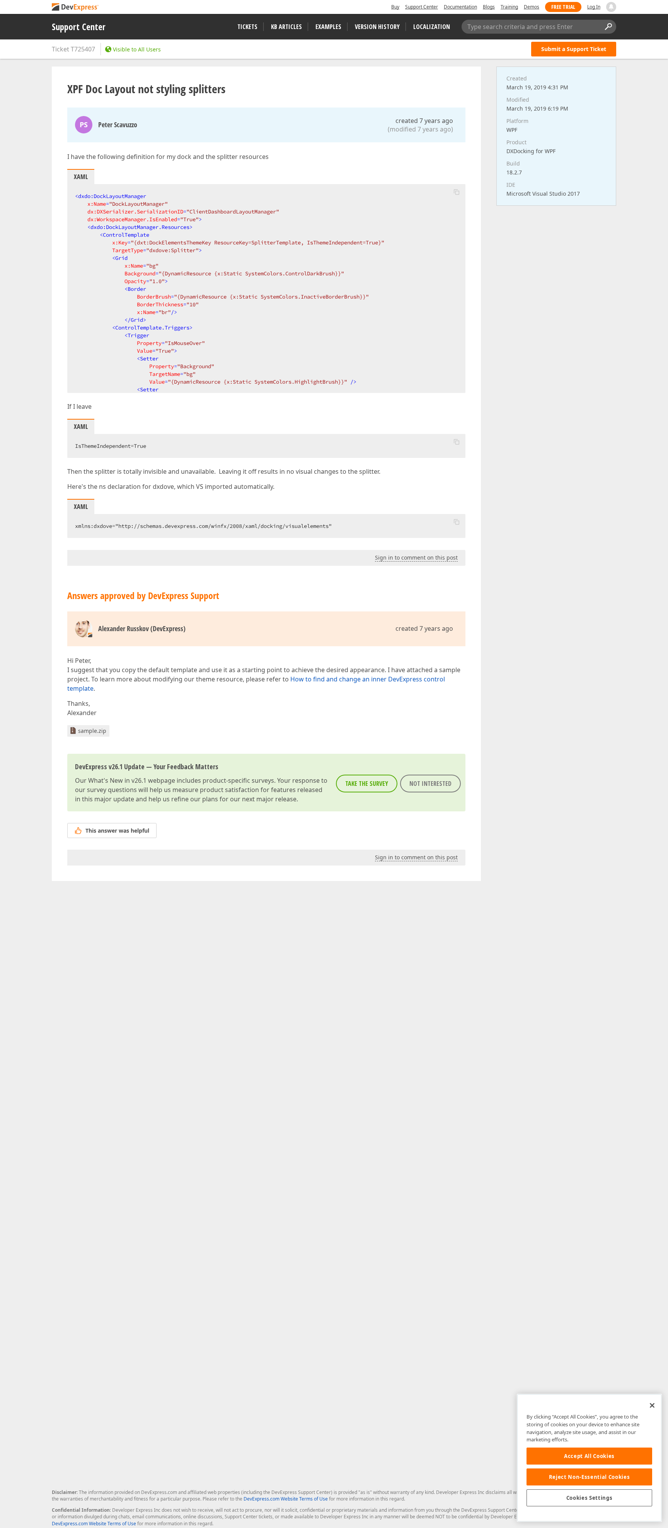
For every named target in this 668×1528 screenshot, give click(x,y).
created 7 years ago (424, 120)
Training (509, 6)
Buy (395, 6)
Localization (431, 26)
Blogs (489, 6)
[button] (456, 191)
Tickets (247, 26)
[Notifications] (611, 7)
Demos (531, 6)
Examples (328, 26)
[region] (589, 1458)
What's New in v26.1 (117, 780)
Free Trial (563, 6)
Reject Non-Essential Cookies (589, 1476)
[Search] (608, 27)
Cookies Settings (589, 1497)
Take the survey (366, 783)
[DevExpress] (75, 7)
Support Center (421, 6)
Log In (593, 6)
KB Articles (286, 26)
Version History (377, 26)
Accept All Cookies (589, 1456)
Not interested (430, 783)
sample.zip (92, 730)
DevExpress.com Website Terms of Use (286, 1499)
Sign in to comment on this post (416, 557)
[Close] (652, 1405)
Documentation (460, 6)
